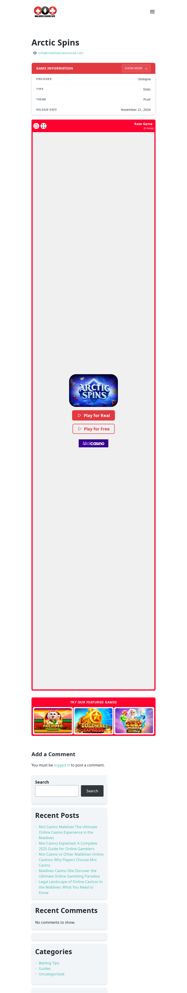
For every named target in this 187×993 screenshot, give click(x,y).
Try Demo (52, 720)
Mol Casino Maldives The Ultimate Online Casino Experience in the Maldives (68, 832)
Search (42, 782)
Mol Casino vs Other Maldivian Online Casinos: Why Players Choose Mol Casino (71, 860)
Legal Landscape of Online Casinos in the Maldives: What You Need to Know (71, 887)
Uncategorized (51, 974)
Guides (45, 968)
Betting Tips (49, 963)
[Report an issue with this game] (36, 126)
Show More (134, 68)
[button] (93, 390)
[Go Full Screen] (44, 126)
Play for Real (97, 415)
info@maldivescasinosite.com (60, 53)
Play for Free (97, 429)
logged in (62, 765)
